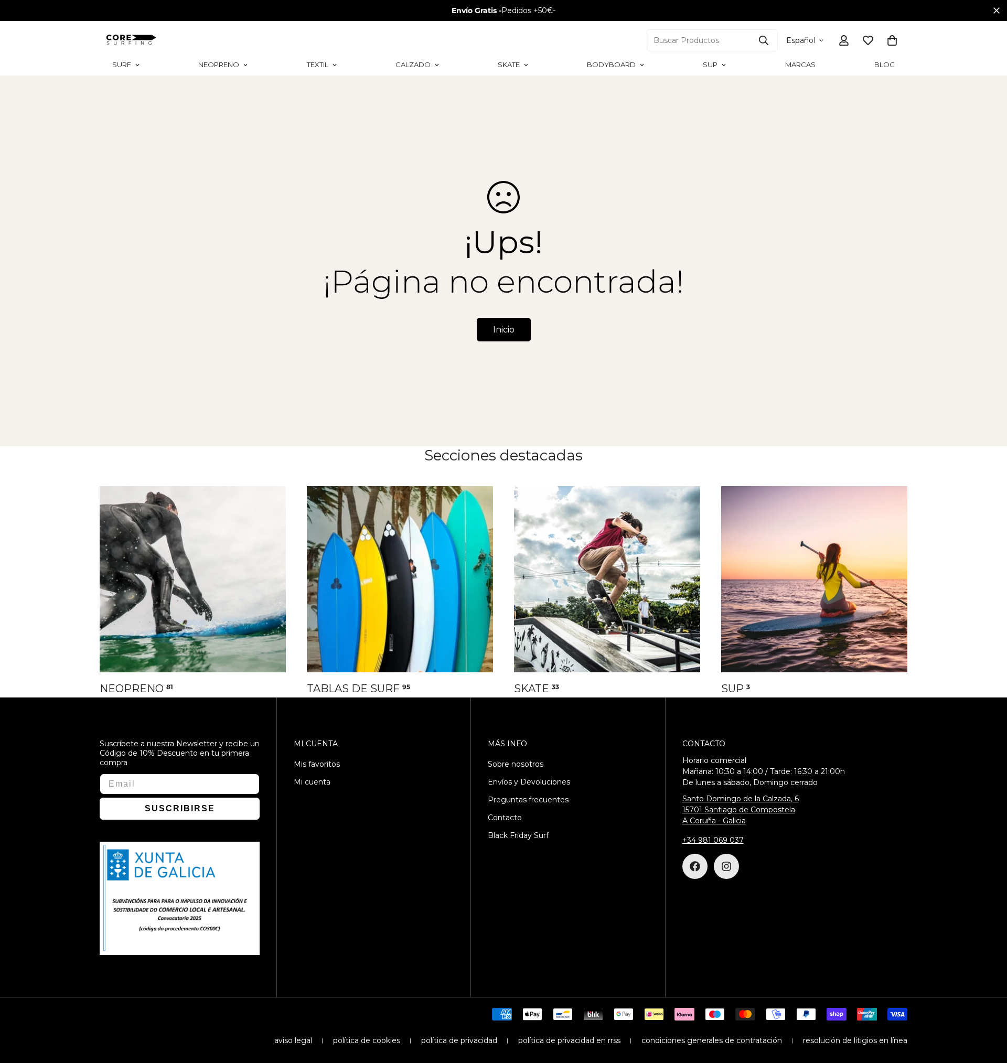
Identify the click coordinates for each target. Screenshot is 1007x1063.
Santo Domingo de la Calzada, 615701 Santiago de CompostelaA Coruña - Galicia (740, 809)
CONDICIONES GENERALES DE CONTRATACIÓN (711, 1040)
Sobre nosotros (515, 764)
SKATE (509, 64)
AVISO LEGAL (293, 1040)
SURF (121, 64)
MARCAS (800, 64)
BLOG (884, 64)
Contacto (505, 817)
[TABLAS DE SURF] (400, 579)
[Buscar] (763, 40)
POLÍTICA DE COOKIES (366, 1040)
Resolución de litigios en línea (855, 1040)
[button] (892, 40)
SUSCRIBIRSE (180, 808)
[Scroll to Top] (986, 1006)
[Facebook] (695, 866)
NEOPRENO (218, 64)
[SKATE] (607, 579)
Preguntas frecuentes (528, 799)
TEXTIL (317, 64)
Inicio (504, 330)
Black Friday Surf (518, 835)
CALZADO (413, 64)
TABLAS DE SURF (358, 688)
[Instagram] (726, 866)
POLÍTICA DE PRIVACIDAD (459, 1040)
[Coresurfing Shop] (131, 40)
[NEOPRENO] (193, 579)
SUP (710, 64)
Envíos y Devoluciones (529, 782)
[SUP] (814, 579)
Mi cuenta (312, 782)
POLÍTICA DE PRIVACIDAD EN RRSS (569, 1040)
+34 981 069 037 (713, 840)
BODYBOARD (611, 64)
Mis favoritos (317, 764)
